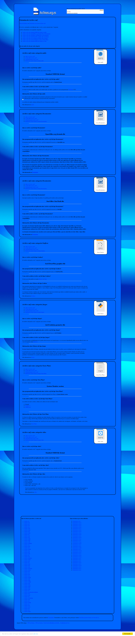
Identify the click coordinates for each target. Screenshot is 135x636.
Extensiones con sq (77, 556)
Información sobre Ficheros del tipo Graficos (35, 251)
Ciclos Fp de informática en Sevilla (51, 623)
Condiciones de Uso (64, 623)
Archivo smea (27, 546)
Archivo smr (27, 590)
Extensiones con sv (77, 564)
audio (32, 104)
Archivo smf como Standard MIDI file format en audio (34, 32)
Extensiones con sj (77, 546)
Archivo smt (26, 601)
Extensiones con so (77, 553)
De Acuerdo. (127, 634)
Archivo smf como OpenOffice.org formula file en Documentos (36, 34)
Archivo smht (27, 553)
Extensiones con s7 (77, 528)
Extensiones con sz (77, 570)
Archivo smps (27, 587)
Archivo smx (27, 608)
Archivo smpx (27, 589)
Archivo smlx (27, 565)
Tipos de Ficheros (23, 23)
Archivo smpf (27, 579)
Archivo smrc (27, 593)
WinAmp (70, 89)
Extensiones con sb (77, 534)
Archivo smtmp (27, 602)
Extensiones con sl (77, 549)
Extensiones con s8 (77, 530)
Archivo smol (27, 574)
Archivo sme (27, 545)
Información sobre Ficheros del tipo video (34, 440)
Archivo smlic (27, 564)
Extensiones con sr (77, 558)
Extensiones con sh (77, 543)
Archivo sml (26, 562)
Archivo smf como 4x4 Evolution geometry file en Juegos (35, 38)
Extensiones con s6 (77, 527)
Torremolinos (51, 617)
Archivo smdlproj (28, 543)
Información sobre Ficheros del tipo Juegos (34, 312)
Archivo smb (27, 531)
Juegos (32, 357)
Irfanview (41, 279)
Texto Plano (34, 424)
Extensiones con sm (33, 23)
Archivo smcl (27, 536)
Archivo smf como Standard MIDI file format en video (34, 41)
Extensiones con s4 (77, 524)
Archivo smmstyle (28, 568)
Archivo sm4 (27, 525)
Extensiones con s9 (77, 531)
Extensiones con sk (77, 547)
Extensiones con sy (77, 568)
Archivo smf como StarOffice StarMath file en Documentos (35, 35)
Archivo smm (27, 567)
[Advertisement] (67, 43)
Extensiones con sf (77, 540)
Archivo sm (26, 521)
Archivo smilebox (28, 558)
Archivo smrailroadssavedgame (31, 592)
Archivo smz (27, 610)
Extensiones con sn (77, 552)
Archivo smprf (27, 586)
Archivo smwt (27, 607)
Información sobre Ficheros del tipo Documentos (36, 121)
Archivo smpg (27, 580)
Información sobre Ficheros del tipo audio (34, 60)
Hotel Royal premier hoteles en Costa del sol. (89, 617)
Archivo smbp (27, 533)
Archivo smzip (27, 611)
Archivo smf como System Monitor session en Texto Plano (35, 39)
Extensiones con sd (77, 537)
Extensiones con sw (77, 565)
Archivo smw (27, 605)
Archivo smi (26, 555)
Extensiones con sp (77, 555)
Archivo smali (27, 530)
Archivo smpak (27, 577)
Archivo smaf (27, 528)
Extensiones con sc (77, 536)
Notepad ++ (28, 405)
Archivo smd (27, 537)
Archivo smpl (27, 583)
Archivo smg (27, 550)
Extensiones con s (77, 521)
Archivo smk (27, 561)
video (35, 492)
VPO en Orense (31, 623)
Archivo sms (27, 596)
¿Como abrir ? (31, 58)
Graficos (33, 296)
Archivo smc (27, 534)
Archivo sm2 (27, 522)
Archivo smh (27, 552)
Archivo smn (27, 571)
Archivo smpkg (27, 581)
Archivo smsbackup (28, 598)
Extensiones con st (77, 561)
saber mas (35, 634)
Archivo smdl (27, 542)
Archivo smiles (27, 559)
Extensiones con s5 (77, 525)
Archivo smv (27, 604)
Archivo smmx (27, 570)
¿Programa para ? (31, 59)
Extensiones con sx (77, 567)
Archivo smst (27, 599)
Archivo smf (42, 23)
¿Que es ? (30, 56)
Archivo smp (27, 576)
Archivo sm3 (27, 524)
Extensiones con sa (77, 533)
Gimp (45, 279)
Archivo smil (27, 556)
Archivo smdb (27, 539)
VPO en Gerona (39, 623)
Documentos (35, 172)
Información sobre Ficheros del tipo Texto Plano (35, 373)
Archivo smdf (27, 540)
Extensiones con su (77, 562)
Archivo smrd (27, 595)
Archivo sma (27, 527)
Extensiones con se (77, 539)
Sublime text (28, 407)
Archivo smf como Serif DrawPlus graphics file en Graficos (35, 36)
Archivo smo (27, 573)
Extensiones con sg (77, 542)
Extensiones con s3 (77, 522)
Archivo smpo (27, 584)
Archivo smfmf (27, 549)
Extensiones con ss (77, 559)
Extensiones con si (77, 545)
